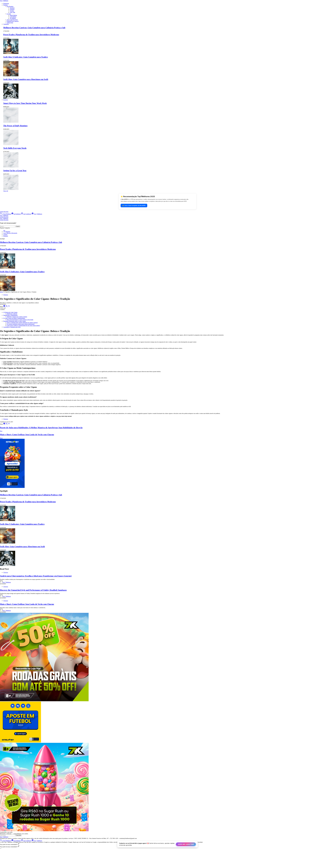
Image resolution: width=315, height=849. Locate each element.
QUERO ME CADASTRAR (186, 844)
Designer (5, 236)
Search (18, 226)
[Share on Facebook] (4, 306)
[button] (0, 848)
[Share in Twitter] (7, 306)
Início (1, 292)
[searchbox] (7, 226)
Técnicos (5, 294)
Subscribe (18, 835)
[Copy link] (9, 306)
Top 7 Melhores (4, 0)
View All (5, 191)
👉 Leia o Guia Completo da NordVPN (133, 205)
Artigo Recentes (4, 211)
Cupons (5, 234)
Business (8, 231)
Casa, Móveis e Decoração (10, 233)
